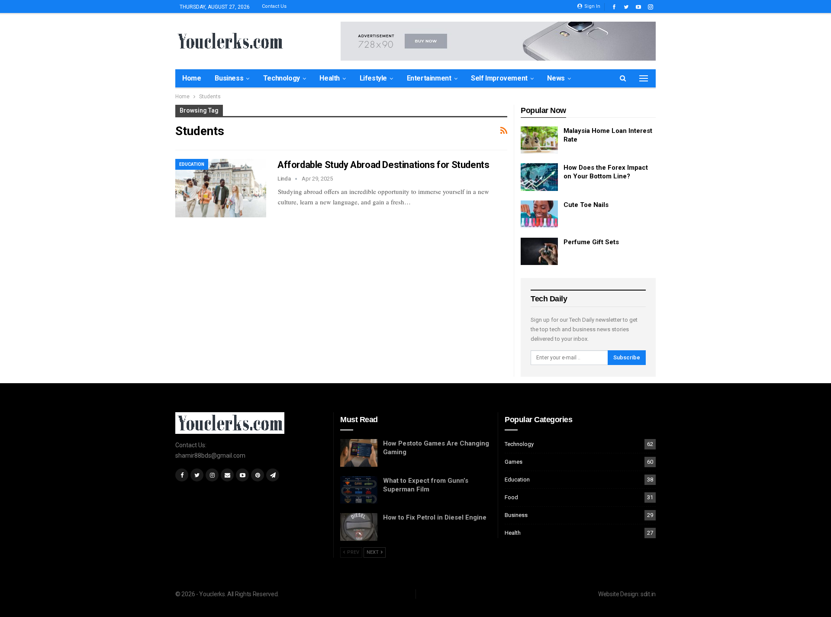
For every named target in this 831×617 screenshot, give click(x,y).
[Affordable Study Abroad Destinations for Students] (220, 188)
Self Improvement (499, 78)
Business (229, 78)
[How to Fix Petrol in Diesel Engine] (358, 527)
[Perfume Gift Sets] (539, 251)
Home (191, 78)
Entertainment (429, 78)
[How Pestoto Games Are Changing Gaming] (358, 453)
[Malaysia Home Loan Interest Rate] (539, 140)
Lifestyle (373, 78)
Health (329, 78)
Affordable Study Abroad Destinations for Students (383, 164)
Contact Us (274, 6)
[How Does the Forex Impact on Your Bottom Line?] (539, 177)
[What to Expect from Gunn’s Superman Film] (358, 490)
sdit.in (648, 594)
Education (191, 164)
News (555, 78)
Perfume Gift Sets (591, 242)
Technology (281, 78)
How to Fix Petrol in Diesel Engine (434, 517)
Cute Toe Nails (586, 205)
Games (513, 462)
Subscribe (626, 357)
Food (511, 497)
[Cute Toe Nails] (539, 214)
